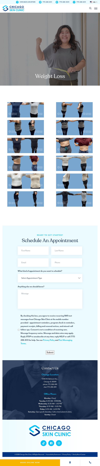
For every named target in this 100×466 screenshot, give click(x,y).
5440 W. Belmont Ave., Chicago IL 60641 (50, 380)
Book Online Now (30, 463)
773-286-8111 (47, 2)
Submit (50, 352)
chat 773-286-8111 (50, 387)
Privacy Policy (49, 340)
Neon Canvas (81, 454)
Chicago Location (27, 2)
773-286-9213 (64, 2)
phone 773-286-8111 (50, 384)
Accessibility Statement (53, 454)
